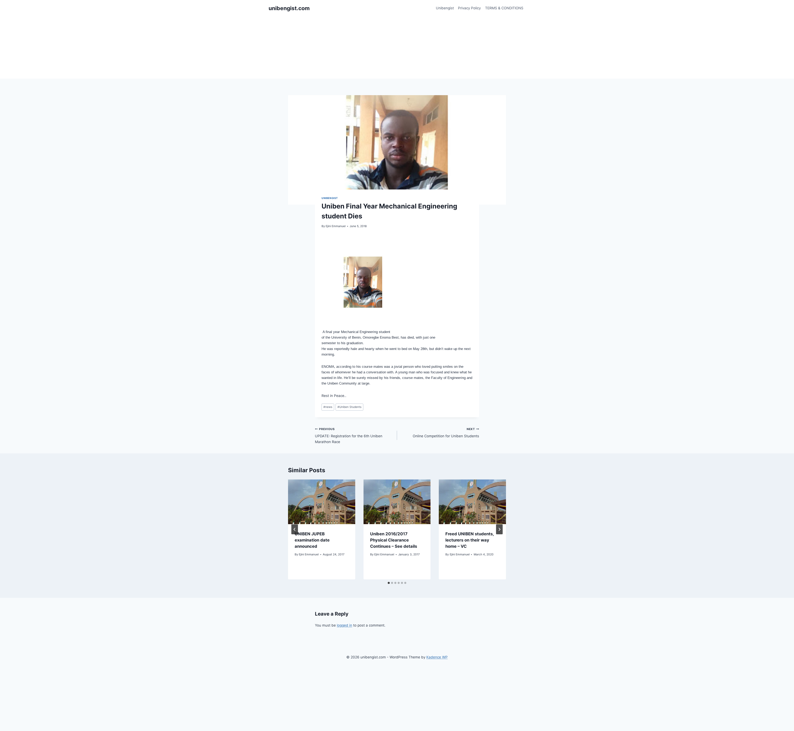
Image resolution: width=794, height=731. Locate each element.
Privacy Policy (469, 8)
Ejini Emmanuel (336, 226)
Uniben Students (349, 407)
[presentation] (321, 501)
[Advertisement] (397, 48)
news (327, 407)
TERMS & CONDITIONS (504, 8)
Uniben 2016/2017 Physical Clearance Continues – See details (393, 540)
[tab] (389, 583)
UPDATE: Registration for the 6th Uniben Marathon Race (348, 435)
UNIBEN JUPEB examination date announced (312, 540)
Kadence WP (437, 657)
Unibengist (445, 8)
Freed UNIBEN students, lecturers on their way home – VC (469, 540)
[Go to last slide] (294, 529)
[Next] (499, 529)
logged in (344, 625)
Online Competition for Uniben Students (446, 432)
